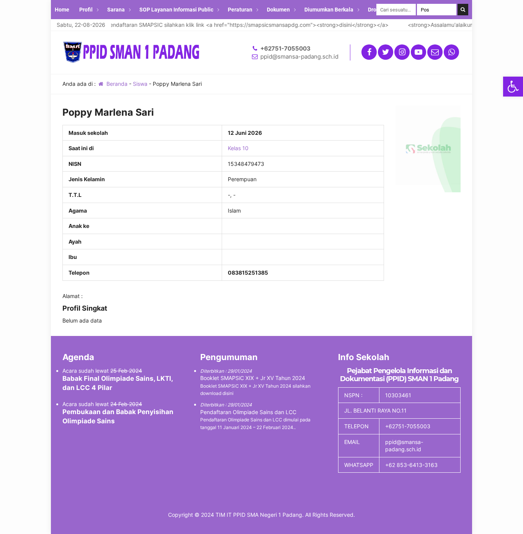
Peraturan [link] (240, 10)
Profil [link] (86, 10)
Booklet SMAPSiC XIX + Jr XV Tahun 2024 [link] (252, 378)
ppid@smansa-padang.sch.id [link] (299, 56)
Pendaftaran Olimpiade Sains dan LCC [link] (248, 412)
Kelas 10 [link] (238, 148)
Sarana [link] (116, 10)
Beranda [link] (116, 83)
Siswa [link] (140, 83)
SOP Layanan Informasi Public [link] (176, 10)
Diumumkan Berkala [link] (328, 10)
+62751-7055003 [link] (285, 48)
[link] (513, 87)
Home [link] (62, 10)
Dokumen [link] (278, 10)
